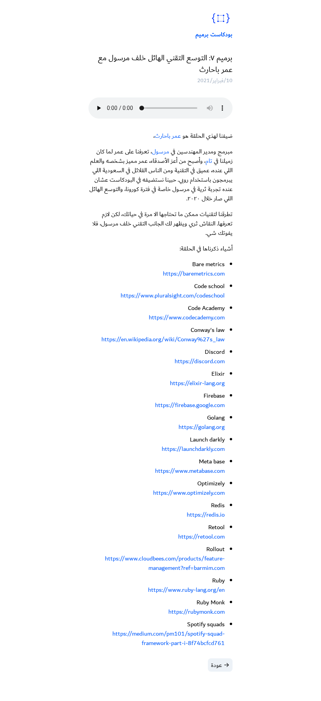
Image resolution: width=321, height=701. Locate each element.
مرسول (160, 151)
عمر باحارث (168, 136)
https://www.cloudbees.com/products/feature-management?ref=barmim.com (165, 563)
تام (209, 161)
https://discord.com (200, 361)
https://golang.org (202, 427)
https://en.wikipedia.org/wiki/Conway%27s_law (163, 339)
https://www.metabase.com (190, 471)
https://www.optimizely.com (189, 493)
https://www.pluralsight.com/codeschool (173, 295)
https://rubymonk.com (196, 612)
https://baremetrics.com (194, 274)
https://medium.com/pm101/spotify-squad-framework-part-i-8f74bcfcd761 (168, 638)
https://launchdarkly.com (193, 449)
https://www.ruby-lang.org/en (186, 590)
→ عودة (220, 665)
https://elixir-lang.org (197, 383)
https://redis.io (206, 515)
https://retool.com (201, 537)
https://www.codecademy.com (187, 317)
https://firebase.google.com (190, 405)
